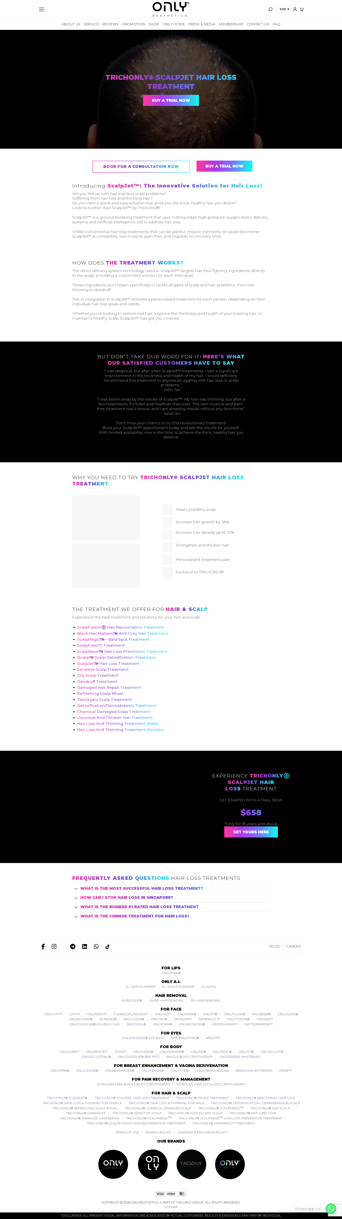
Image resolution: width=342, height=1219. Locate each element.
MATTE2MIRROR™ (258, 1024)
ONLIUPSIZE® (87, 1070)
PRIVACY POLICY (158, 1132)
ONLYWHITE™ (97, 1052)
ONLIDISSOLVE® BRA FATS (139, 1057)
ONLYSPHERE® (172, 1052)
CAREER (293, 946)
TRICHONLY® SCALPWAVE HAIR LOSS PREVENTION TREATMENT (230, 1118)
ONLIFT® (210, 1014)
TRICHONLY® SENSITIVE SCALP (137, 1113)
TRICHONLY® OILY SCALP (270, 1108)
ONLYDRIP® (186, 1014)
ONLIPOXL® (222, 1052)
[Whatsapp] (331, 1208)
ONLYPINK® (171, 973)
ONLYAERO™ (97, 1014)
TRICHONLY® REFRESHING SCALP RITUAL (85, 1108)
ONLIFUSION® (238, 1019)
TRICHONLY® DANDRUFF (86, 1113)
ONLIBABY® (261, 1014)
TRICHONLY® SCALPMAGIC (149, 1118)
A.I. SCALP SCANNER (178, 987)
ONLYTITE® (179, 1070)
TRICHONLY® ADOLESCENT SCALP (195, 1113)
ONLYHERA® (143, 1052)
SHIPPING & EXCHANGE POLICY (202, 1132)
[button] (41, 9)
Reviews (110, 24)
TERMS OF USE (127, 1132)
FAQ (276, 24)
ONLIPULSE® (234, 1014)
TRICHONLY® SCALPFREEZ (221, 1108)
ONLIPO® (198, 1052)
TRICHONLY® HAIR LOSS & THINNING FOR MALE (166, 1103)
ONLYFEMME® (152, 1070)
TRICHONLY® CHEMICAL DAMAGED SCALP (157, 1108)
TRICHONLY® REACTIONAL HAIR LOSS (265, 1098)
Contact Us (258, 24)
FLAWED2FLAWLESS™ (131, 1014)
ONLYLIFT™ (53, 1014)
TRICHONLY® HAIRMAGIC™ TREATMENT (223, 1123)
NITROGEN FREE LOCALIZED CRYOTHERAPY (211, 1084)
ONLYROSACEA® (192, 1024)
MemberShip (231, 24)
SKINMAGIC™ (209, 1019)
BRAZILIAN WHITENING (254, 1070)
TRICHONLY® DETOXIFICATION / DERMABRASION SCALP (255, 1103)
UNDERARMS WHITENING (239, 1057)
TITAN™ (121, 1052)
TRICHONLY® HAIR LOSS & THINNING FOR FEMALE (82, 1103)
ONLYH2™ (163, 1014)
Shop (154, 24)
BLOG (274, 946)
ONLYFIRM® (162, 1024)
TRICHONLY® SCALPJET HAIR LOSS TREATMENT (132, 1098)
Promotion (133, 24)
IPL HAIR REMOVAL (205, 1000)
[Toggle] (76, 889)
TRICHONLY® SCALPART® (67, 1098)
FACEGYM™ (183, 1019)
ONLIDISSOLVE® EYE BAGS (143, 1038)
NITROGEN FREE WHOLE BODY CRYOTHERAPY (133, 1084)
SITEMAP (171, 1207)
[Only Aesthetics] (171, 9)
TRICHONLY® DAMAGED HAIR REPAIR (89, 1118)
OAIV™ (74, 1014)
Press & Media (201, 24)
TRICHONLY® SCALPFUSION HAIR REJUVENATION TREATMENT (136, 1123)
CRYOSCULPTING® (96, 1057)
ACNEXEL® (108, 1019)
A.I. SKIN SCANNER (140, 987)
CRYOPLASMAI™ (225, 1024)
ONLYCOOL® (136, 1024)
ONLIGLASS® (287, 1014)
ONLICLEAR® (133, 1019)
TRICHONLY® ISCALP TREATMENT (202, 1098)
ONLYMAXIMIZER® (119, 1070)
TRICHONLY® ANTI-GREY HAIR (252, 1113)
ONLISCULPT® (271, 1052)
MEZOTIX (213, 1038)
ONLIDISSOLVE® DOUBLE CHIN (94, 1024)
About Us (71, 24)
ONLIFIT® (246, 1052)
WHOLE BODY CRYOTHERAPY (189, 1057)
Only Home (174, 24)
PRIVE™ (285, 1070)
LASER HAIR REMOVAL (166, 1000)
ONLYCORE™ (69, 1052)
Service (91, 24)
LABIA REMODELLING (212, 1070)
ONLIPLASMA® (81, 1019)
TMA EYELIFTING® (185, 1038)
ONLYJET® (159, 1019)
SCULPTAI (208, 987)
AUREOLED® (132, 1000)
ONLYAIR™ (264, 1019)
